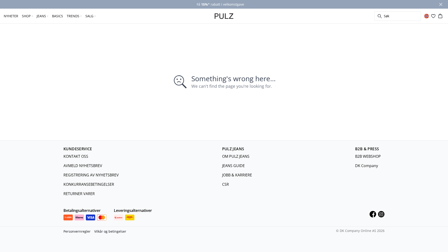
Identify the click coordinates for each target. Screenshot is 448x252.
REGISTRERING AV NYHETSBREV (91, 175)
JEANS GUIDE (233, 165)
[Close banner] (440, 4)
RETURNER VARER (79, 193)
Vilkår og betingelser (110, 231)
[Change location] (426, 16)
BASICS (57, 16)
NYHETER (11, 16)
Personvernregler (77, 231)
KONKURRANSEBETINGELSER (88, 184)
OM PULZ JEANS (235, 156)
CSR (225, 184)
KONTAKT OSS (75, 156)
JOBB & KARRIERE (237, 175)
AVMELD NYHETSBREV (82, 165)
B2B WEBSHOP (368, 156)
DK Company (366, 165)
